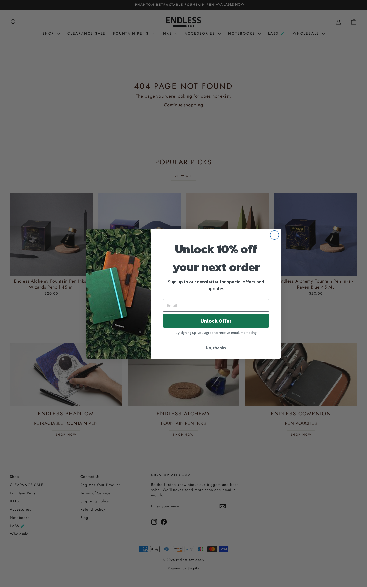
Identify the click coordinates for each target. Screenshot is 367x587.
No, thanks (216, 348)
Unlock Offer (216, 321)
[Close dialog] (274, 235)
